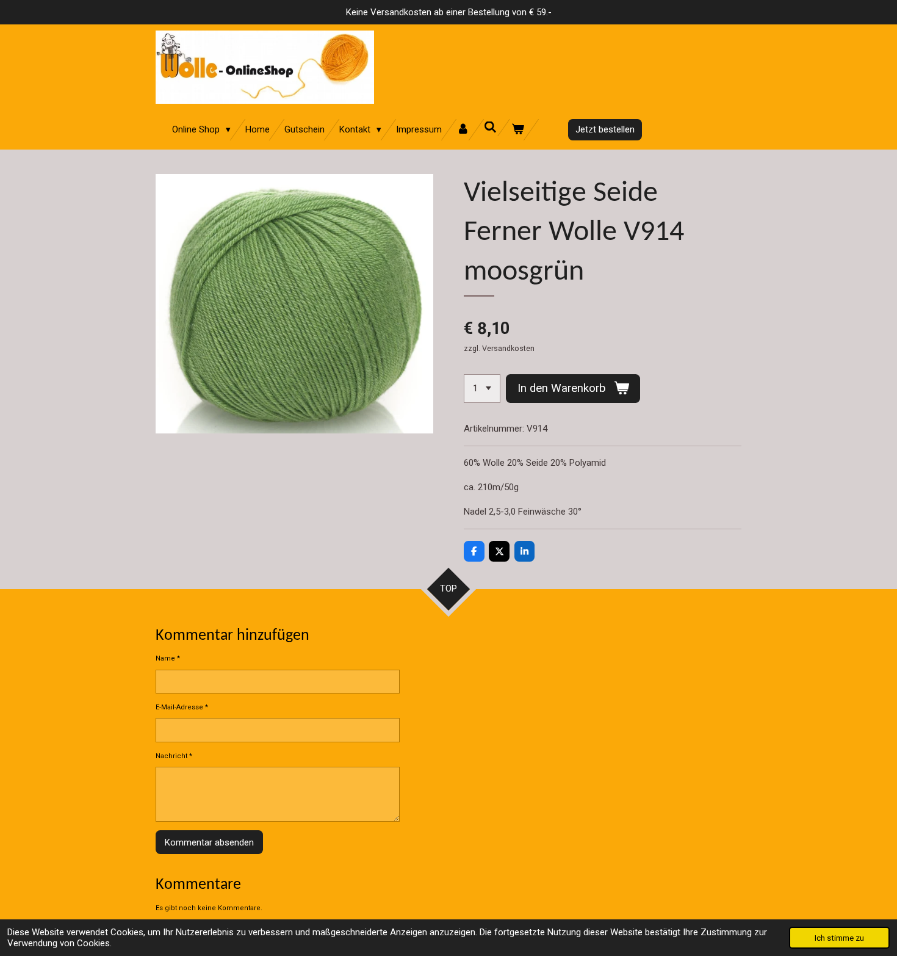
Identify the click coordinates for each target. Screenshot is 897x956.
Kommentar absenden (209, 842)
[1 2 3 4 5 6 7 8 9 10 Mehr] (482, 388)
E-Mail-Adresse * (182, 707)
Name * (168, 658)
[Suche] (490, 127)
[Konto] (463, 129)
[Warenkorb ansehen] (517, 129)
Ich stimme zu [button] (839, 938)
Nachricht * (174, 756)
